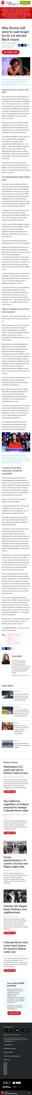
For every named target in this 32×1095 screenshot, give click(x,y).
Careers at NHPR (8, 1052)
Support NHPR (14, 1013)
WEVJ (5, 1068)
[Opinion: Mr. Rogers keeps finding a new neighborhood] (15, 896)
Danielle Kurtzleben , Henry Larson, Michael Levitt (15, 815)
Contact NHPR (8, 1044)
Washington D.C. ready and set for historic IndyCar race (16, 770)
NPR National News (14, 635)
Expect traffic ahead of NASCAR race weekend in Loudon (22, 745)
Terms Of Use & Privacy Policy (12, 1056)
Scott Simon (7, 916)
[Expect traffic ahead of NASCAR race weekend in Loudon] (7, 744)
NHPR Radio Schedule (10, 1048)
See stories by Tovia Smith (20, 675)
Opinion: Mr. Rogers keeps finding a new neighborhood (15, 909)
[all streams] (29, 1092)
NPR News (11, 639)
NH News (17, 691)
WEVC (5, 1064)
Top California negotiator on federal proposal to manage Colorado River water (16, 805)
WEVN (5, 1070)
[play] (3, 1093)
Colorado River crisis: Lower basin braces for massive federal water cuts (16, 947)
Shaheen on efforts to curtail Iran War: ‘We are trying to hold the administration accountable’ (21, 729)
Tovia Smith (12, 43)
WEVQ (5, 1073)
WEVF (5, 1066)
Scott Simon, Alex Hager (10, 956)
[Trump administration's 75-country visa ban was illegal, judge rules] (15, 847)
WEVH (5, 1067)
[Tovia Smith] (6, 659)
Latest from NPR (13, 643)
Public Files (7, 1059)
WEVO (5, 1071)
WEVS (5, 1074)
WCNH (5, 1063)
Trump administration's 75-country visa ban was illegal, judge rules (16, 861)
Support (26, 3)
